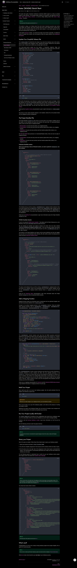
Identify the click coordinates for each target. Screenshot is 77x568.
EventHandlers (23, 127)
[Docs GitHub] (62, 2)
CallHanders (22, 130)
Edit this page (22, 559)
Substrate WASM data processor (53, 382)
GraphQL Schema (29, 109)
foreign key (32, 48)
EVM (21, 133)
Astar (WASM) (7, 45)
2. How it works (6, 15)
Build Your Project (67, 22)
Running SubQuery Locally (33, 420)
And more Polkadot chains (9, 57)
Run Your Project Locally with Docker (69, 24)
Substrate (40, 382)
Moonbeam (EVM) (7, 47)
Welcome (4, 6)
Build (3, 72)
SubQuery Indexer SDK (26, 2)
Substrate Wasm (29, 293)
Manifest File (28, 214)
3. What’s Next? (6, 18)
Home (21, 2)
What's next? (66, 26)
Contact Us (4, 87)
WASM (26, 133)
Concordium (5, 29)
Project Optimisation (54, 551)
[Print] (69, 14)
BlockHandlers (23, 125)
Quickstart (26, 32)
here (36, 23)
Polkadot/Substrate (8, 55)
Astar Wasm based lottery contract (27, 16)
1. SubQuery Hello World (7, 13)
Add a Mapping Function (68, 21)
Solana (4, 61)
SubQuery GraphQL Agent (35, 2)
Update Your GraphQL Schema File (69, 15)
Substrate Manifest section (68, 18)
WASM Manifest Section (68, 19)
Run (3, 75)
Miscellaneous (5, 83)
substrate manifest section (31, 235)
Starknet (5, 63)
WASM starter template (33, 222)
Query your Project (67, 25)
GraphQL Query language (39, 455)
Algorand (5, 27)
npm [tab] (23, 95)
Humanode (6, 50)
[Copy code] (58, 53)
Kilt (4, 52)
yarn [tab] (20, 95)
